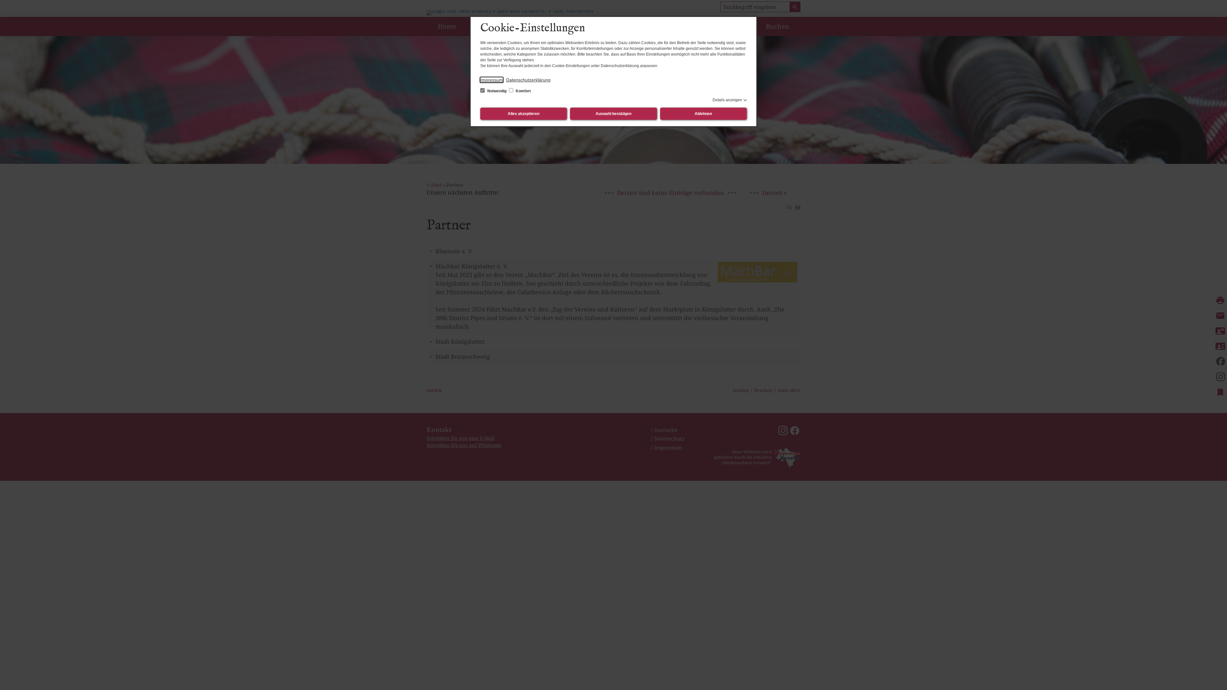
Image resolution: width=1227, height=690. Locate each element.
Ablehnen (703, 113)
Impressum (491, 79)
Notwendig (496, 91)
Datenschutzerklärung (528, 79)
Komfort (523, 91)
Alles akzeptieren (523, 113)
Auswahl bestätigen (613, 113)
